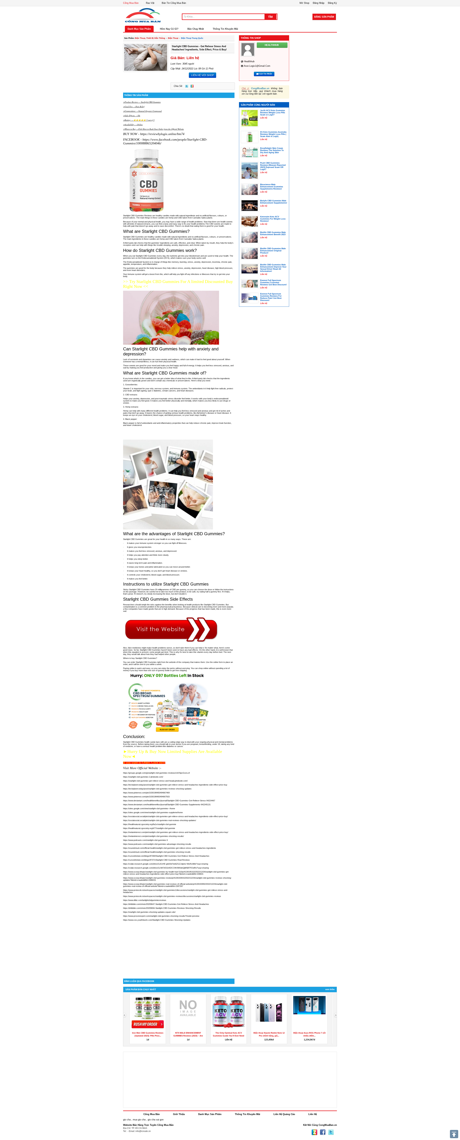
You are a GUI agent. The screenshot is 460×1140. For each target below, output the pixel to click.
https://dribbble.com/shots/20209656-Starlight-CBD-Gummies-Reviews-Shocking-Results (162, 908)
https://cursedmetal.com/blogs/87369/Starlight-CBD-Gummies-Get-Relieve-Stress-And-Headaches (166, 856)
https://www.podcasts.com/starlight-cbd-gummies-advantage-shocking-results (157, 844)
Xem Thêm (330, 989)
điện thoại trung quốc (192, 38)
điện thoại (173, 38)
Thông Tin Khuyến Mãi (225, 29)
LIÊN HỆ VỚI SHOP (202, 75)
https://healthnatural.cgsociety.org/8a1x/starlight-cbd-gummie (149, 824)
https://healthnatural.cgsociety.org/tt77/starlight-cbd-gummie (149, 828)
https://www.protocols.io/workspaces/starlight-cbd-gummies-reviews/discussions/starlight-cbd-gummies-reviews (172, 896)
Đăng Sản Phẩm (324, 16)
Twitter (186, 86)
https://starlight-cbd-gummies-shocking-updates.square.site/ (149, 912)
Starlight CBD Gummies (150, 102)
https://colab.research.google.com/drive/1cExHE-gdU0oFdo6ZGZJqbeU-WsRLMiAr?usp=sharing (165, 864)
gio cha (127, 1119)
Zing (192, 86)
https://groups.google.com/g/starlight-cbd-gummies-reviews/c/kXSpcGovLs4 (156, 773)
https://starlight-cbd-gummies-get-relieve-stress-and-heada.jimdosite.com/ (155, 781)
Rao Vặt (150, 3)
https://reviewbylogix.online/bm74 (161, 134)
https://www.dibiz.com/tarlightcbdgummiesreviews (144, 900)
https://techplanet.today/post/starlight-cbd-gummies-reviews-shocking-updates (157, 789)
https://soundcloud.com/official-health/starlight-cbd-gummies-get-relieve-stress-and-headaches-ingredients (169, 848)
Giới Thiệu (179, 1114)
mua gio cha (139, 1119)
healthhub (249, 61)
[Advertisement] (178, 948)
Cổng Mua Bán (131, 3)
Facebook (323, 1132)
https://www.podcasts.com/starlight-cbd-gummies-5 (145, 840)
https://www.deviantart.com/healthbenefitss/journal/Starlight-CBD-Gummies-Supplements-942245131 (167, 804)
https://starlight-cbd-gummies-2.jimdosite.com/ (143, 777)
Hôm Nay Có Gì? (169, 29)
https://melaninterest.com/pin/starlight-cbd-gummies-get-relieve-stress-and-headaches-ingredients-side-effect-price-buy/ (175, 832)
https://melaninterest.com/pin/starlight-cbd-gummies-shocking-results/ (153, 836)
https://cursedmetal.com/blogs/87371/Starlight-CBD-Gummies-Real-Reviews (156, 860)
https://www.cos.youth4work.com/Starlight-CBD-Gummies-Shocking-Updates (156, 920)
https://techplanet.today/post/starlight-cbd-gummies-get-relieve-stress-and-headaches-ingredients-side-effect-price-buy (175, 785)
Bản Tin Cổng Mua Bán (174, 3)
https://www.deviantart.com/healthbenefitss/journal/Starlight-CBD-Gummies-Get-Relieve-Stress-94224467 (169, 800)
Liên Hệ (312, 1114)
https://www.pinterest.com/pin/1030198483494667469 (146, 793)
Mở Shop (304, 3)
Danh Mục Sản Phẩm (139, 29)
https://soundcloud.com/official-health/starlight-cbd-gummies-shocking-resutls (156, 852)
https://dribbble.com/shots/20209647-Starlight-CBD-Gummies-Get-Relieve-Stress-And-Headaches (166, 904)
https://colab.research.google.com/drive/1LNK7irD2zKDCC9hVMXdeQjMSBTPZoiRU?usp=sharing (166, 868)
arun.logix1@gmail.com (257, 66)
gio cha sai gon (156, 1119)
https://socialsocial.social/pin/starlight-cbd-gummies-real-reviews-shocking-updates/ (159, 820)
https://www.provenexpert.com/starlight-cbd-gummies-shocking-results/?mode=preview (161, 916)
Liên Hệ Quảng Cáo (284, 1114)
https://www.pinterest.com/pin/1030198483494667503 (146, 797)
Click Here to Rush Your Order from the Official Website (161, 129)
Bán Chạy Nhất (195, 29)
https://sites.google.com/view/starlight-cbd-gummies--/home (149, 808)
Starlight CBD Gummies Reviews (137, 215)
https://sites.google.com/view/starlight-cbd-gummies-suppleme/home (153, 812)
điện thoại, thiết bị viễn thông (150, 38)
